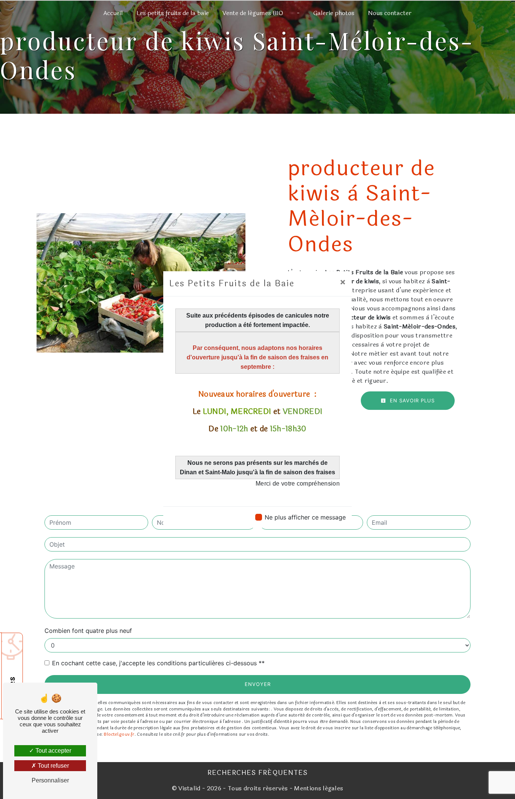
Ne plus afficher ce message (305, 517)
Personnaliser (50, 780)
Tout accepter (52, 750)
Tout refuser (52, 765)
